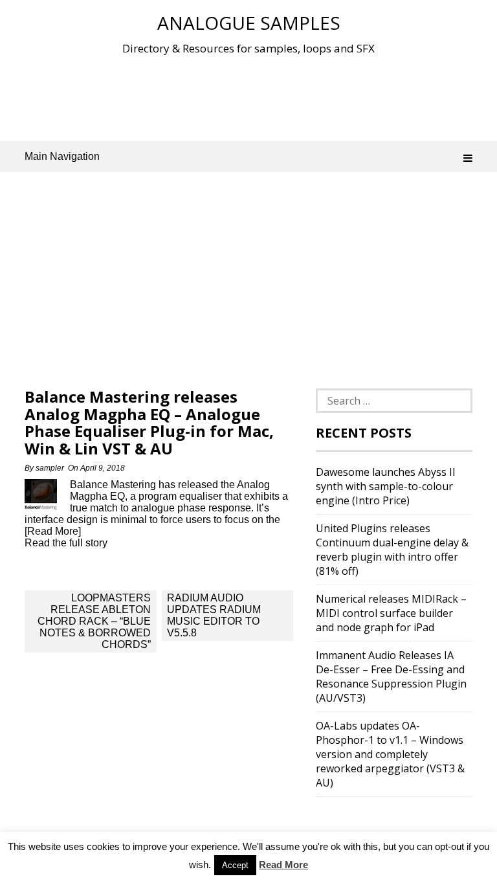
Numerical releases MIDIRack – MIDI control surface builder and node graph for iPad (391, 613)
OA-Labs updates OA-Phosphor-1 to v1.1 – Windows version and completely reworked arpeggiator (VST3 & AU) (390, 754)
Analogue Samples (248, 22)
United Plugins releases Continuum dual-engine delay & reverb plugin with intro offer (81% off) (392, 549)
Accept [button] (235, 865)
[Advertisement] (260, 96)
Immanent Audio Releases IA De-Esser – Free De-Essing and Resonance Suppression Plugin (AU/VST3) (391, 676)
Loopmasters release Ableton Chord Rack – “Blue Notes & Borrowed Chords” (94, 621)
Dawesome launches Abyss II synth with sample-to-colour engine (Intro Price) (386, 486)
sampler (50, 468)
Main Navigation (62, 156)
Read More (283, 864)
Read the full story (66, 542)
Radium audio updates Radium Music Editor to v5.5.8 (214, 615)
